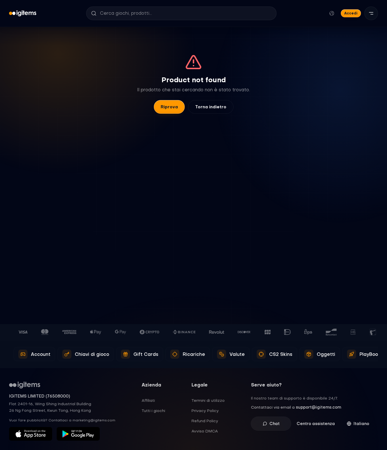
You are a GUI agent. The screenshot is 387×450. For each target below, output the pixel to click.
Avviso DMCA (205, 431)
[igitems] (23, 13)
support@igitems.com (318, 407)
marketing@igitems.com (94, 420)
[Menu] (371, 13)
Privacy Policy (205, 410)
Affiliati (148, 400)
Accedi (351, 13)
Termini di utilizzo (208, 400)
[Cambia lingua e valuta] (331, 13)
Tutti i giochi (153, 410)
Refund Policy (205, 420)
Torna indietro (210, 107)
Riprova (169, 107)
